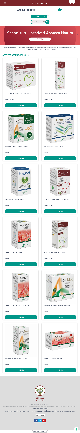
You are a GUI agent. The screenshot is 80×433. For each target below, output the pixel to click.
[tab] (48, 15)
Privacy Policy (13, 411)
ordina (21, 105)
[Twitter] (40, 420)
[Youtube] (44, 420)
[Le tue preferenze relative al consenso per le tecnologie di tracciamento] (76, 429)
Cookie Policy (51, 411)
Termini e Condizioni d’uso (38, 411)
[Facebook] (36, 420)
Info (6, 411)
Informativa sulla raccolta (40, 431)
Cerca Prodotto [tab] (39, 16)
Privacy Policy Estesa (24, 411)
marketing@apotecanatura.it (40, 408)
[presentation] (2, 35)
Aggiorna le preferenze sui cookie (65, 411)
